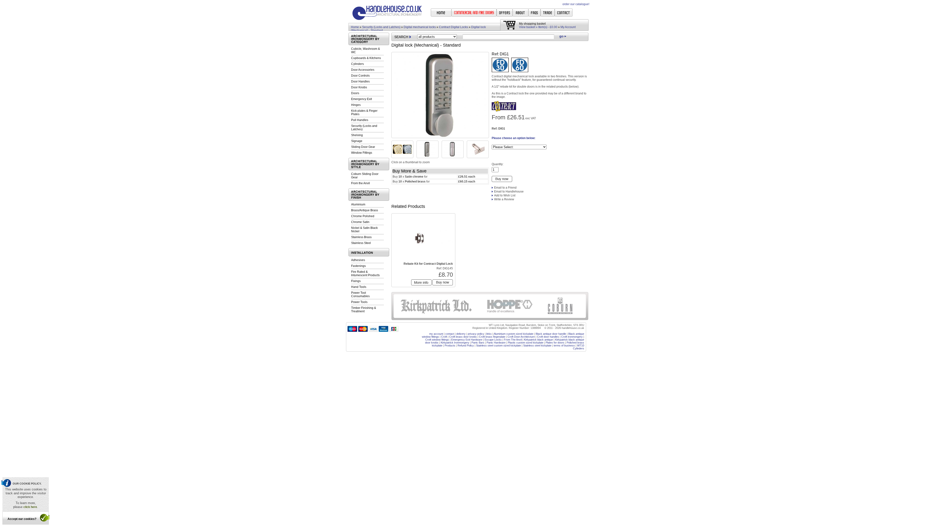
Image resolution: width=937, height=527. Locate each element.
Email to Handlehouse (509, 191)
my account (436, 333)
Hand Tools (358, 287)
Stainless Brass (361, 237)
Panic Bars (477, 342)
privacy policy (476, 333)
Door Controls (360, 75)
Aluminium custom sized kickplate (513, 333)
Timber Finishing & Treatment (363, 309)
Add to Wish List (504, 195)
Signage (356, 141)
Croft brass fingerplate (492, 336)
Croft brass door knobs (463, 336)
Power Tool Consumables (360, 294)
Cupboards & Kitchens (366, 58)
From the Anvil (360, 183)
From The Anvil (513, 339)
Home (355, 27)
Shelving (357, 135)
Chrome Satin (360, 222)
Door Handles (360, 81)
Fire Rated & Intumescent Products (365, 273)
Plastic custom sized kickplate (525, 342)
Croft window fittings (437, 339)
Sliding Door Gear (363, 147)
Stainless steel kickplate (537, 345)
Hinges (356, 105)
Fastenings (358, 266)
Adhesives (358, 260)
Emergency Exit (361, 99)
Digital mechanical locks (420, 27)
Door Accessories (362, 69)
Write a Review (504, 199)
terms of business (564, 345)
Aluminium (358, 204)
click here (30, 507)
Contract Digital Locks (453, 27)
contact (449, 333)
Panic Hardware (496, 342)
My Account (568, 27)
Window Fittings (361, 152)
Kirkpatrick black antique (538, 339)
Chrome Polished (362, 216)
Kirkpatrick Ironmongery (455, 342)
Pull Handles (359, 120)
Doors (355, 93)
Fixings (356, 281)
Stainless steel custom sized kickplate (498, 345)
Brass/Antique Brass (364, 210)
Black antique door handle (551, 333)
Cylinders (357, 64)
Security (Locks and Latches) (381, 27)
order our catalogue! (575, 4)
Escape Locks (493, 339)
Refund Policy (466, 345)
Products (450, 345)
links (489, 333)
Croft (444, 336)
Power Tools (359, 302)
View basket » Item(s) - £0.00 (538, 27)
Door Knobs (359, 87)
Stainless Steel (361, 243)
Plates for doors (555, 342)
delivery (461, 333)
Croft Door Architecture (521, 336)
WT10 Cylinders (578, 347)
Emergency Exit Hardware (466, 339)
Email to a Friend (505, 187)
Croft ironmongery (572, 336)
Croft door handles (548, 336)
